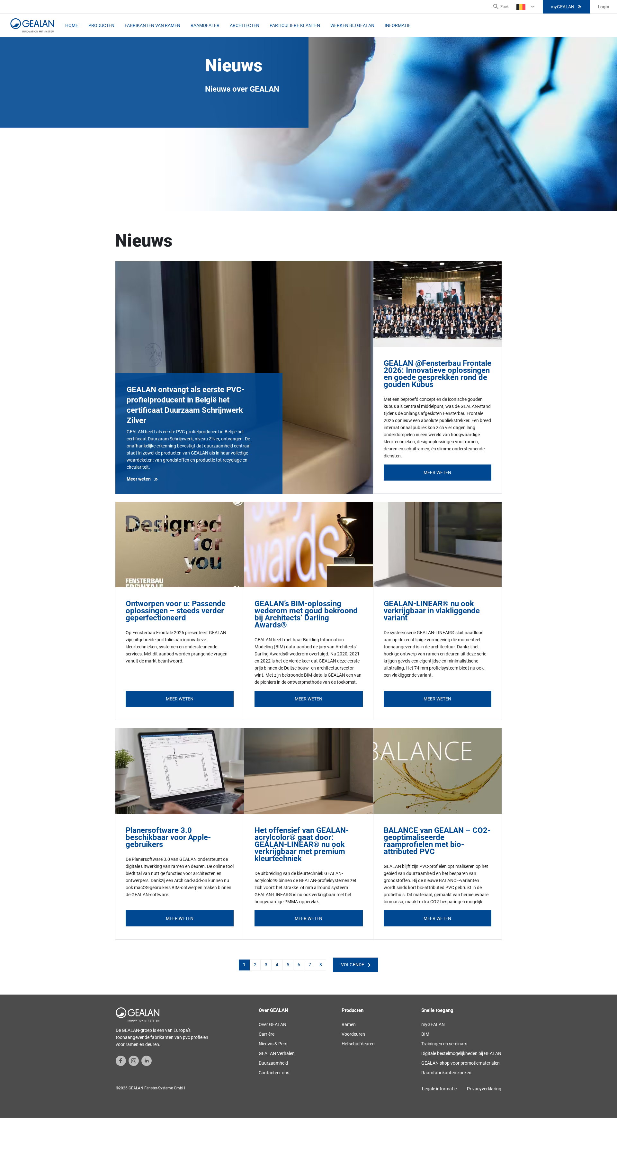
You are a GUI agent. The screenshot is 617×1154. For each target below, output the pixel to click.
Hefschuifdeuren (358, 1043)
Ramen (349, 1024)
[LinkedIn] (146, 1060)
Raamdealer (205, 25)
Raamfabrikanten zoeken (446, 1072)
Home (71, 25)
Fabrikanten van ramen (152, 25)
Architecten (244, 25)
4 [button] (277, 964)
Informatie (398, 25)
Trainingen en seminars (444, 1043)
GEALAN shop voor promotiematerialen (460, 1063)
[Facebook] (121, 1060)
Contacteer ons (274, 1072)
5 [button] (288, 964)
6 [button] (299, 964)
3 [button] (266, 964)
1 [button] (244, 964)
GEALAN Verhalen (277, 1053)
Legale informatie (439, 1088)
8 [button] (320, 964)
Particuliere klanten (295, 25)
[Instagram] (134, 1060)
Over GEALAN (272, 1024)
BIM (425, 1034)
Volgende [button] (352, 964)
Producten (101, 25)
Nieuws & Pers (273, 1043)
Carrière (266, 1034)
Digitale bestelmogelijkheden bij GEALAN (461, 1053)
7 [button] (309, 964)
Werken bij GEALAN (352, 25)
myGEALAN (562, 6)
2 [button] (255, 964)
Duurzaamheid (273, 1063)
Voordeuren (353, 1034)
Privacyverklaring (484, 1088)
